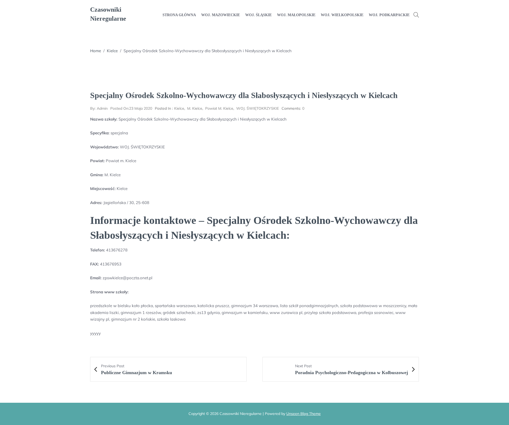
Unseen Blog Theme (303, 413)
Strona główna (179, 15)
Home (95, 50)
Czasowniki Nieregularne (108, 14)
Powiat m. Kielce (219, 108)
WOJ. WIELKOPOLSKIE (342, 15)
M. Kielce (194, 108)
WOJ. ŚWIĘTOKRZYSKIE (257, 108)
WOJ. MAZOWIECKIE (220, 15)
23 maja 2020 (131, 108)
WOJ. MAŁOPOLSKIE (296, 15)
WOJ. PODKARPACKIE (389, 15)
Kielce (112, 50)
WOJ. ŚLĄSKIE (258, 15)
